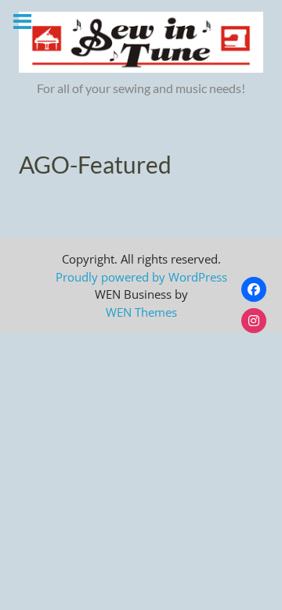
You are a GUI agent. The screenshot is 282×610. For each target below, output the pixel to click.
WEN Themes (141, 312)
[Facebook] (253, 289)
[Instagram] (253, 320)
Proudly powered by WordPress (141, 277)
